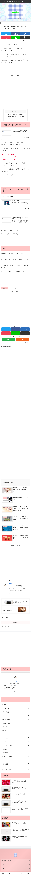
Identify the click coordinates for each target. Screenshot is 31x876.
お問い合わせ (5, 864)
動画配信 (16, 749)
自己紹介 (16, 727)
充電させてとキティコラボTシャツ (15, 114)
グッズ (16, 715)
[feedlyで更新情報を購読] (8, 339)
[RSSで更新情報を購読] (22, 339)
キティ (11, 288)
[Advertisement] (15, 91)
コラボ (16, 288)
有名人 (16, 752)
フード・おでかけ (16, 756)
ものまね (18, 745)
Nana (10, 583)
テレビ (16, 734)
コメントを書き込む (15, 622)
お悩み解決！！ (16, 719)
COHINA (16, 708)
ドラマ (17, 738)
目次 (13, 111)
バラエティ (17, 741)
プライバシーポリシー (7, 860)
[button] (25, 37)
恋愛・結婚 (16, 723)
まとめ (8, 118)
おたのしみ (5, 288)
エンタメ (16, 730)
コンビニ (16, 760)
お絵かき (16, 712)
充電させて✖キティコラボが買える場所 (16, 116)
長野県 (16, 764)
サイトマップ (5, 868)
